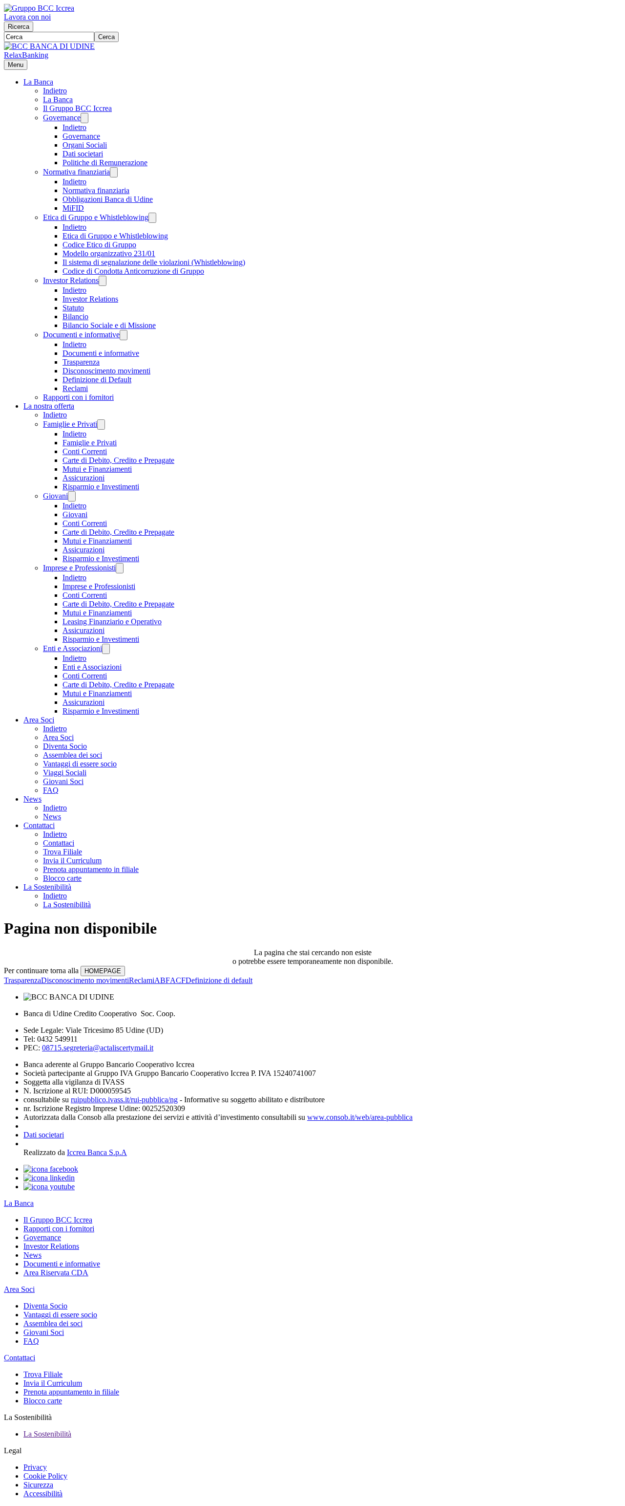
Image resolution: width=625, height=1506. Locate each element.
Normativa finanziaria (76, 172)
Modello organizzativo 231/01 (108, 253)
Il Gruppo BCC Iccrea (77, 108)
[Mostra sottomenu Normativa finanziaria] (114, 172)
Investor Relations (71, 280)
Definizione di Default (96, 379)
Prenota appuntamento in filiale (91, 869)
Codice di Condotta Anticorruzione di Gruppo (133, 271)
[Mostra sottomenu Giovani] (72, 496)
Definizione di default (219, 980)
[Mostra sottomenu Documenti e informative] (123, 335)
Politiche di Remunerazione (104, 162)
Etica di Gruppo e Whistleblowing (95, 217)
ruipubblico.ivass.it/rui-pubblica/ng (124, 1099)
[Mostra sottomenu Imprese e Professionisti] (120, 568)
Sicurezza (38, 1485)
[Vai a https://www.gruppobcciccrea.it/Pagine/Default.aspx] (39, 8)
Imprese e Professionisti (79, 568)
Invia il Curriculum (72, 860)
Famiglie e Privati (70, 424)
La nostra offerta (48, 406)
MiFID (73, 208)
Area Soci (38, 720)
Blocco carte (62, 878)
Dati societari (82, 154)
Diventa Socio (65, 746)
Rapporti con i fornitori (78, 397)
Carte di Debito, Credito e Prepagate (118, 460)
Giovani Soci (63, 781)
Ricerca (18, 26)
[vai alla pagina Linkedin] (49, 1178)
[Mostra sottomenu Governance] (84, 118)
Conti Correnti (84, 451)
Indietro (55, 91)
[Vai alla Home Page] (49, 46)
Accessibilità (42, 1493)
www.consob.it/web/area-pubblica (360, 1117)
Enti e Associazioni (72, 648)
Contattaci (39, 825)
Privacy (35, 1467)
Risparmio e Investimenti (100, 486)
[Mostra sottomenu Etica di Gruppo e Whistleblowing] (152, 218)
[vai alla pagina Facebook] (50, 1169)
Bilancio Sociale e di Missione (109, 325)
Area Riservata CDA (55, 1272)
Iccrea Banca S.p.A (97, 1152)
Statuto (73, 308)
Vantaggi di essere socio (80, 764)
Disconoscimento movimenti (106, 371)
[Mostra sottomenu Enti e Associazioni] (106, 649)
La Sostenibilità (47, 887)
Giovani (55, 496)
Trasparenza (81, 362)
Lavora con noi (27, 17)
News (32, 799)
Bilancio (75, 316)
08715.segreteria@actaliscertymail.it (97, 1048)
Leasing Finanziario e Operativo (112, 621)
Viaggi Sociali (64, 772)
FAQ (51, 790)
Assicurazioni (83, 478)
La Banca (38, 82)
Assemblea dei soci (72, 755)
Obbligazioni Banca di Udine (107, 199)
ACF (178, 980)
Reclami (75, 388)
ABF (162, 980)
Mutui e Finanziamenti (97, 469)
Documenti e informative (81, 334)
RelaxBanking (26, 55)
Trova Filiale (62, 852)
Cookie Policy (45, 1476)
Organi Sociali (84, 145)
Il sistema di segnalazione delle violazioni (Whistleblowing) (153, 262)
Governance (62, 117)
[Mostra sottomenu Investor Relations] (102, 281)
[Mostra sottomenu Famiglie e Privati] (101, 424)
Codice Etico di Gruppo (99, 244)
